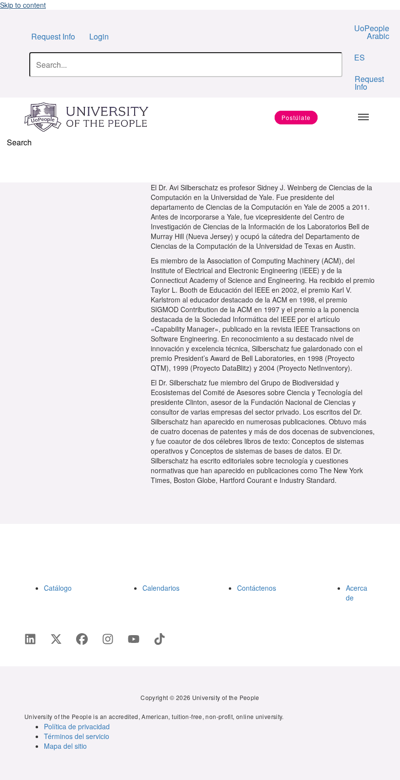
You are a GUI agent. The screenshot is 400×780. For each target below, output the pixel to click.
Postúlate (296, 117)
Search (19, 142)
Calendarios (161, 588)
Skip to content (23, 5)
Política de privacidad (77, 726)
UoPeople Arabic (371, 31)
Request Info (53, 36)
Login (99, 36)
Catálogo (58, 588)
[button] (9, 165)
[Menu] (363, 117)
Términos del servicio (76, 736)
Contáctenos (256, 588)
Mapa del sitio (65, 746)
